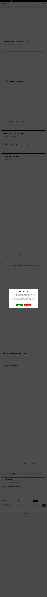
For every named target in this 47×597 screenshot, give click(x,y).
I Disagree (27, 305)
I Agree (19, 305)
